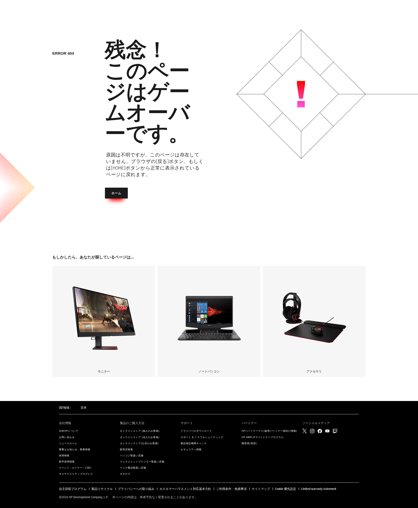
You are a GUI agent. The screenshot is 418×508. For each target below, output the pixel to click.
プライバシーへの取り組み (136, 489)
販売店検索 (126, 449)
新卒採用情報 (67, 461)
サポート (187, 423)
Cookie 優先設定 (285, 489)
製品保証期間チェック (194, 443)
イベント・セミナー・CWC (75, 467)
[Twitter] (304, 431)
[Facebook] (320, 431)
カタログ (125, 473)
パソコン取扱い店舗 (131, 455)
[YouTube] (327, 431)
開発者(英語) (249, 443)
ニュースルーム (68, 443)
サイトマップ (261, 489)
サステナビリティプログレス (76, 473)
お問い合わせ (67, 437)
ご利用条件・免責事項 (231, 489)
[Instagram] (312, 431)
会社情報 (65, 423)
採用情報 (64, 455)
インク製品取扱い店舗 (133, 467)
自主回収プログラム (72, 489)
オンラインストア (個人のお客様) (140, 431)
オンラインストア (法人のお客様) (140, 437)
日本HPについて (68, 431)
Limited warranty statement (318, 489)
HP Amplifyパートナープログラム (263, 437)
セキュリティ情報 (191, 449)
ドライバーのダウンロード (196, 431)
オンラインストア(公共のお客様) (139, 443)
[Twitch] (335, 431)
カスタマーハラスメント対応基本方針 (185, 489)
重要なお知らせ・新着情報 (74, 449)
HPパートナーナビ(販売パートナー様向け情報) (269, 431)
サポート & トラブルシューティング (202, 437)
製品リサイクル (102, 489)
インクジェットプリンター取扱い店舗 (142, 461)
